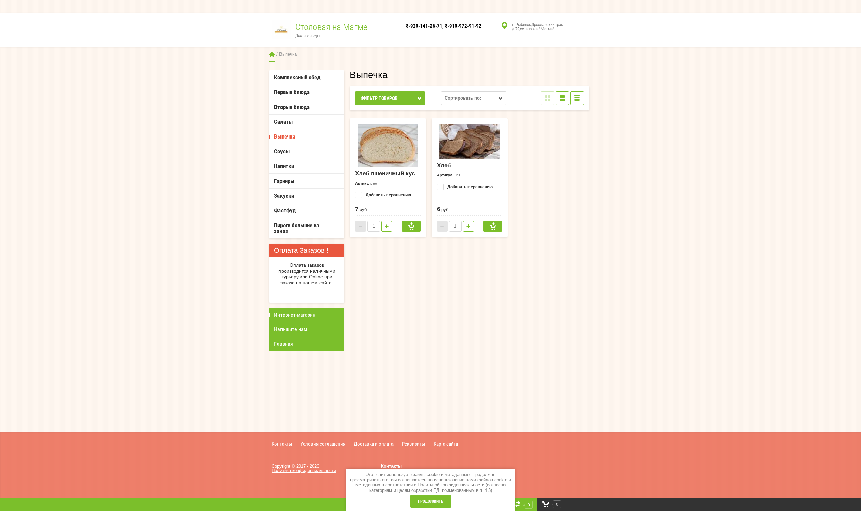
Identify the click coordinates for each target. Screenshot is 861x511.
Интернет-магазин (294, 315)
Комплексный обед (297, 77)
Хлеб (444, 165)
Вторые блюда (292, 107)
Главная (272, 54)
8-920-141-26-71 (424, 26)
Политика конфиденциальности (304, 470)
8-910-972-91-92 (463, 26)
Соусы (282, 151)
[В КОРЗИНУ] (411, 226)
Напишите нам (290, 329)
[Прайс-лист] (577, 98)
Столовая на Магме (331, 27)
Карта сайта (446, 444)
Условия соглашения (322, 444)
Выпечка (284, 136)
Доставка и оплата (374, 444)
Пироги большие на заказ (296, 228)
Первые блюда (292, 92)
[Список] (562, 98)
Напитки (284, 166)
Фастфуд (285, 210)
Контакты (282, 444)
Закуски (284, 195)
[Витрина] (547, 98)
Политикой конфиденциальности (451, 484)
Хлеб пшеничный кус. (385, 173)
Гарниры (284, 181)
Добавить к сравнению (388, 195)
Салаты (283, 121)
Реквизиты (413, 444)
